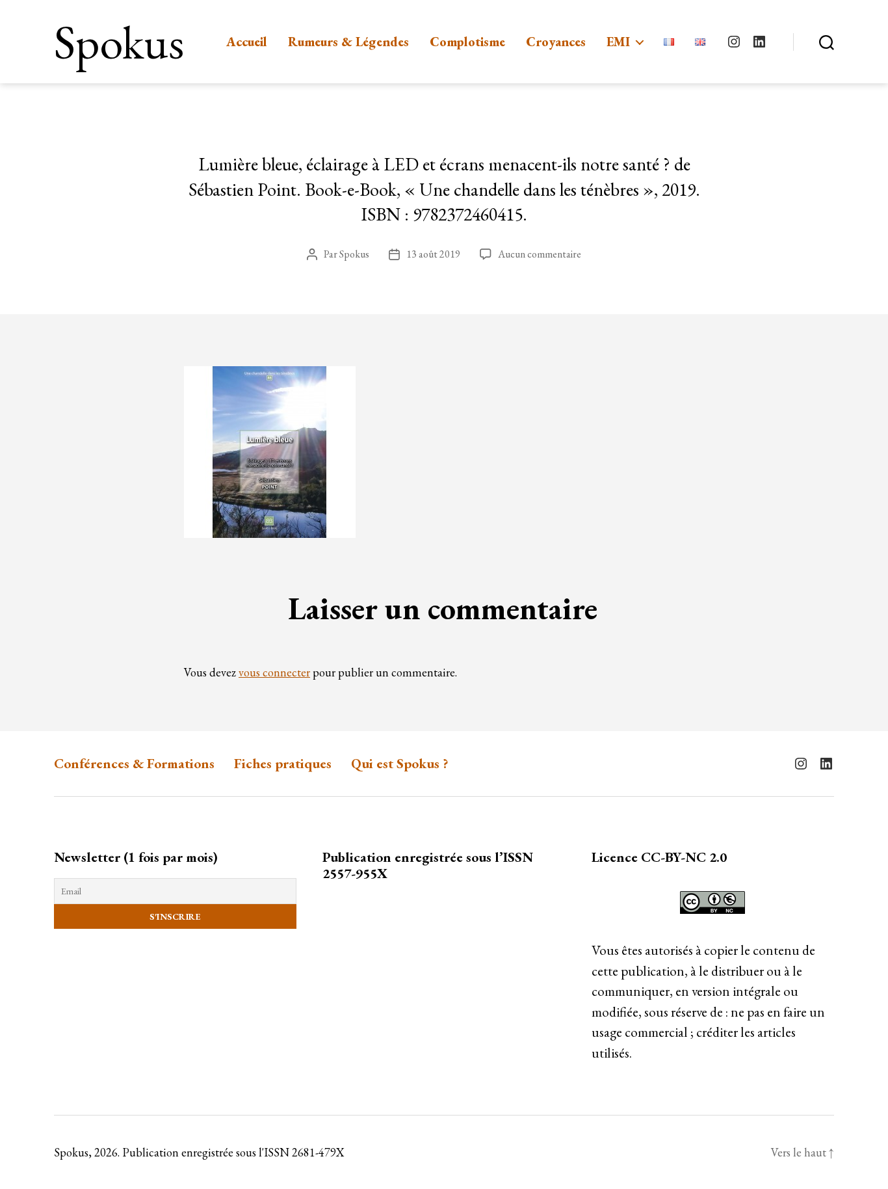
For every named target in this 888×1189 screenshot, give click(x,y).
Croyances (556, 41)
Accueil (246, 41)
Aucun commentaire (539, 254)
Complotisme (467, 41)
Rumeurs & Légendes (348, 41)
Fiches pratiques (283, 763)
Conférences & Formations (134, 763)
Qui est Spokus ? (400, 763)
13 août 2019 (433, 254)
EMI (618, 41)
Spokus (119, 41)
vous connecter (274, 672)
